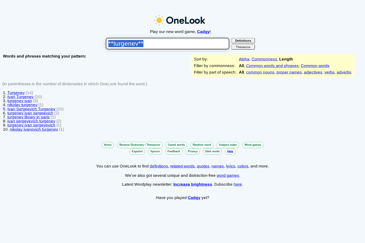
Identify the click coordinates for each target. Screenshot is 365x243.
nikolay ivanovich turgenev (34, 129)
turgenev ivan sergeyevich (31, 125)
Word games (253, 144)
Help (230, 151)
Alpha (244, 59)
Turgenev (16, 93)
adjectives (313, 72)
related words (182, 166)
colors (242, 166)
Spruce (155, 151)
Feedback (174, 151)
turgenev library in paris (28, 117)
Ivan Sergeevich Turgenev (31, 109)
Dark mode (212, 151)
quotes (203, 166)
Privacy (192, 151)
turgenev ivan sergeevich (30, 113)
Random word (202, 144)
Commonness (264, 59)
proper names (289, 72)
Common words (315, 65)
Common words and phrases (272, 65)
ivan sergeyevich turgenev (31, 121)
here (238, 184)
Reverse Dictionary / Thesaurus (139, 144)
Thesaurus (243, 47)
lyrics (230, 166)
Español (137, 151)
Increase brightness (192, 184)
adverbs (344, 72)
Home (108, 144)
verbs (329, 72)
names (217, 166)
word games (228, 175)
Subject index (228, 144)
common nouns (260, 72)
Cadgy (203, 31)
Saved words (176, 144)
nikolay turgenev (22, 105)
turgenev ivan (19, 101)
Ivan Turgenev (20, 97)
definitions (159, 166)
